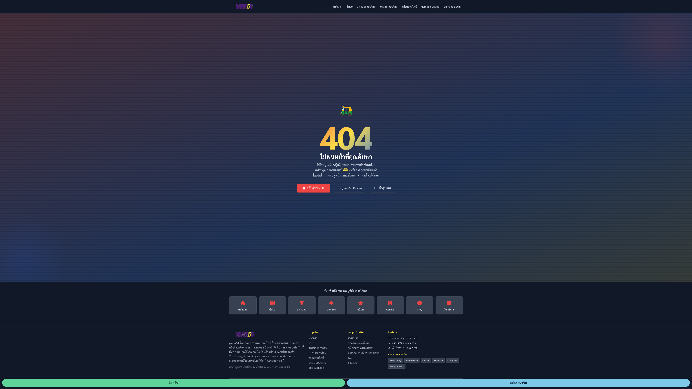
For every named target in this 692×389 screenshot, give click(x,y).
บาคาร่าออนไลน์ (389, 6)
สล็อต (360, 309)
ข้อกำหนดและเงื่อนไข (359, 343)
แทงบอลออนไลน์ (366, 6)
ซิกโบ (350, 6)
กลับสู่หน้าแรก (316, 188)
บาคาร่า (331, 309)
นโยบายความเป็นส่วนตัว (361, 347)
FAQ (419, 309)
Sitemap (353, 362)
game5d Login (452, 6)
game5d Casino (430, 6)
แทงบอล (302, 309)
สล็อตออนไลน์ (409, 6)
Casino (390, 309)
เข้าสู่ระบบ (384, 188)
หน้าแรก (337, 6)
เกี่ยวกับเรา (449, 309)
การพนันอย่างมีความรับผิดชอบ (364, 352)
